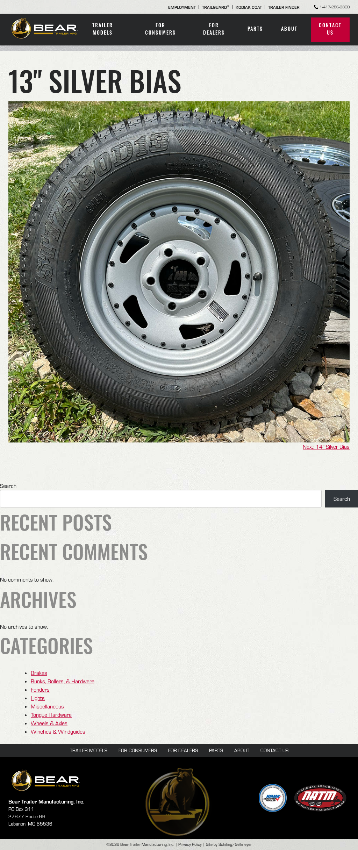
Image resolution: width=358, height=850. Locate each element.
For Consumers (160, 29)
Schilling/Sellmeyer (235, 844)
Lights (38, 697)
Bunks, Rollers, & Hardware (62, 681)
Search (8, 485)
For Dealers (214, 29)
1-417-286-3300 (335, 6)
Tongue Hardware (51, 714)
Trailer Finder (284, 7)
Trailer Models (102, 29)
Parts (255, 29)
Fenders (40, 689)
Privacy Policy (190, 844)
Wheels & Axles (49, 723)
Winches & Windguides (58, 731)
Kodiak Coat (249, 7)
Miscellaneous (47, 706)
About (289, 29)
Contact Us (330, 29)
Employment (182, 7)
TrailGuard (215, 7)
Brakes (39, 672)
